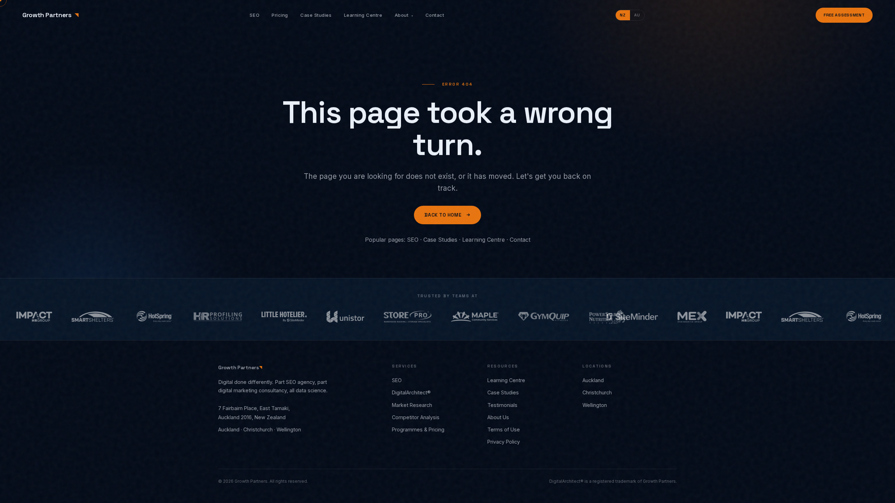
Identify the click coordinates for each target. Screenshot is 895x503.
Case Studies (315, 15)
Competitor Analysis (415, 417)
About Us (498, 417)
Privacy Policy (503, 442)
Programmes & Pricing (418, 429)
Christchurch (597, 392)
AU (637, 15)
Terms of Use (503, 429)
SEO (254, 15)
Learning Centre (363, 15)
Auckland (593, 380)
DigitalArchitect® (411, 392)
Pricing (280, 15)
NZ (623, 15)
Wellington (594, 405)
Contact (434, 15)
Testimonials (502, 405)
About (404, 15)
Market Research (412, 405)
